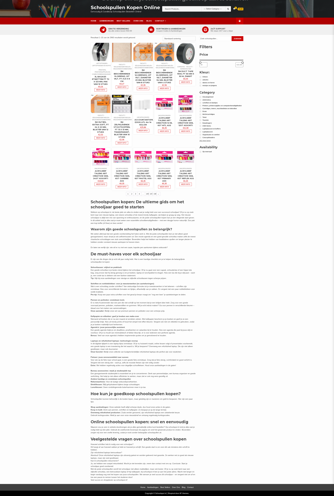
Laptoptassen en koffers (102, 65)
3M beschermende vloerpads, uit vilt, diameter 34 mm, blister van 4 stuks (164, 76)
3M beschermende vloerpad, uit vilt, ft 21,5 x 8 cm (122, 76)
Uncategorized (143, 117)
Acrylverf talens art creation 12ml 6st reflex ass (185, 175)
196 (147, 194)
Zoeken (237, 39)
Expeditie (181, 67)
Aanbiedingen (106, 21)
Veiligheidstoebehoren (122, 69)
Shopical (171, 493)
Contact (159, 21)
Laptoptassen (101, 63)
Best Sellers (123, 21)
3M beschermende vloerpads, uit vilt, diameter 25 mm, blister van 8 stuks (143, 76)
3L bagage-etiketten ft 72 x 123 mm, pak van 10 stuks (100, 80)
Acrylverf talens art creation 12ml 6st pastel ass (143, 175)
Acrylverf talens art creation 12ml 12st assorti (185, 122)
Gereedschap (185, 69)
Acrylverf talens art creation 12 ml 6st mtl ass (164, 122)
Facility (122, 64)
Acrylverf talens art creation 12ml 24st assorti (101, 175)
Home (93, 21)
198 (155, 194)
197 (151, 194)
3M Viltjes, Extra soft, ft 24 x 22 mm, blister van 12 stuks (100, 127)
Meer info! (100, 90)
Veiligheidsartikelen (122, 67)
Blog (149, 21)
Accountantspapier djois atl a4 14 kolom (146, 122)
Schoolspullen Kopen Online (125, 7)
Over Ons (138, 21)
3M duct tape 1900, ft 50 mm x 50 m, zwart (185, 73)
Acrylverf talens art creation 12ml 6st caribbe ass (122, 176)
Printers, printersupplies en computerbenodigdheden (102, 72)
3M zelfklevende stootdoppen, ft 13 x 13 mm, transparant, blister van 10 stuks (122, 129)
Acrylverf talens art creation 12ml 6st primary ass (164, 176)
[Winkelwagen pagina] (234, 9)
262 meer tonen (205, 141)
